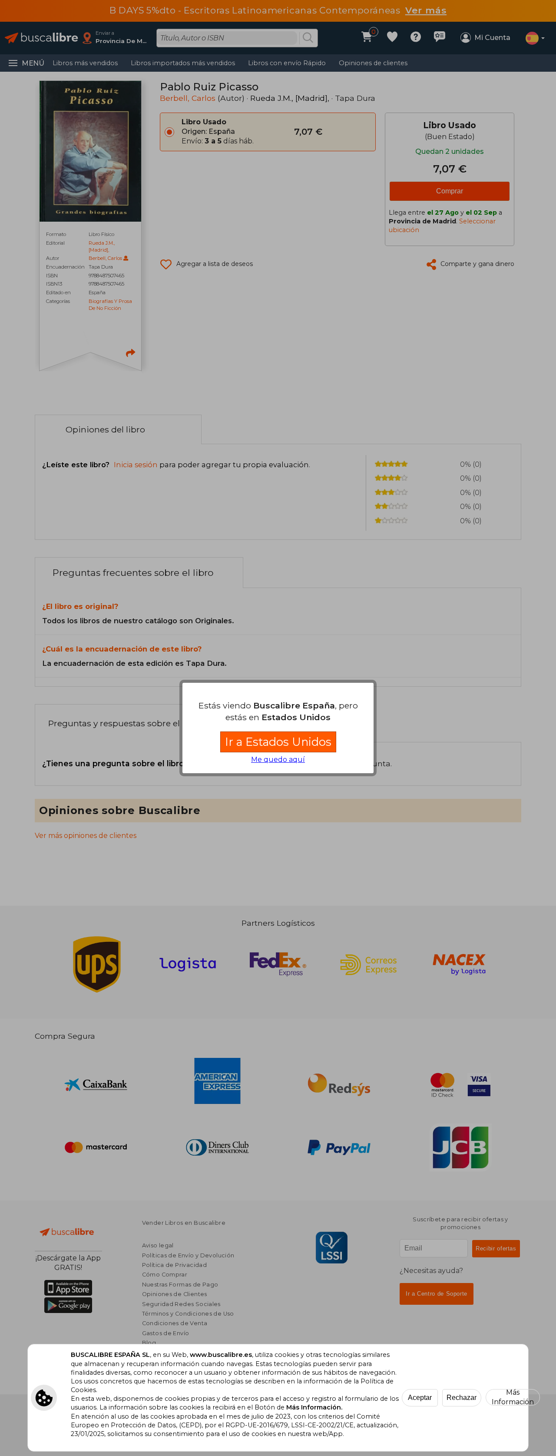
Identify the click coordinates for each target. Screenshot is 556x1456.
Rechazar (462, 1397)
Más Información (513, 1397)
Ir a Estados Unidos (278, 741)
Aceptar (420, 1397)
